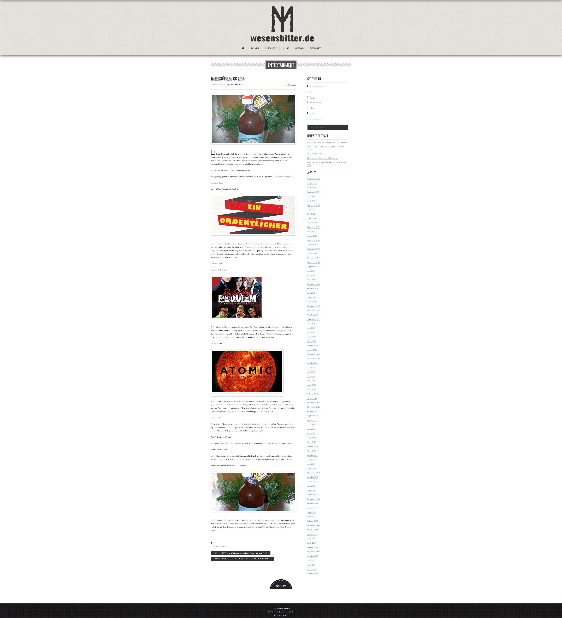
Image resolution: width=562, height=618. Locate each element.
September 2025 (313, 178)
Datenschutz (315, 48)
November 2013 (313, 407)
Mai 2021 (311, 214)
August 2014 (312, 367)
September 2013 (313, 415)
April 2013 (311, 437)
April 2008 (311, 543)
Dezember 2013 (313, 402)
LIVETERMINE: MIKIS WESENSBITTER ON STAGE (325, 148)
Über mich (255, 48)
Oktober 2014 (312, 363)
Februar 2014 (312, 393)
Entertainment (271, 48)
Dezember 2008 (313, 525)
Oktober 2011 (312, 455)
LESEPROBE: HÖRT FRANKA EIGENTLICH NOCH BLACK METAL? (242, 558)
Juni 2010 (311, 486)
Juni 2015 (311, 328)
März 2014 (311, 389)
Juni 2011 (311, 464)
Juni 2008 (311, 538)
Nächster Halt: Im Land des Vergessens (322, 158)
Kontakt (286, 48)
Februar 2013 (312, 446)
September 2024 (313, 192)
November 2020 (313, 227)
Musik (312, 113)
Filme (312, 108)
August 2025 (312, 183)
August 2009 (312, 507)
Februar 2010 (312, 494)
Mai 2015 (311, 332)
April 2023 (311, 200)
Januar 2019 (312, 244)
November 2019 (313, 240)
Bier (221, 84)
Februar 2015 (312, 345)
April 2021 (311, 218)
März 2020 (311, 231)
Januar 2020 (312, 236)
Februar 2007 (312, 573)
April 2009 (311, 512)
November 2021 (313, 205)
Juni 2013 (311, 428)
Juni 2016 (311, 293)
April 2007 (311, 564)
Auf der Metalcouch (317, 86)
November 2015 (313, 310)
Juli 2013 (311, 424)
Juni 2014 (311, 376)
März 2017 (311, 279)
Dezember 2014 (313, 354)
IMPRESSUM (273, 611)
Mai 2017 (311, 275)
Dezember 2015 (313, 306)
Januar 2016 (312, 301)
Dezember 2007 (313, 551)
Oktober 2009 (312, 503)
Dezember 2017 (313, 257)
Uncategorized (315, 118)
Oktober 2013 (312, 411)
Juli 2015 (311, 323)
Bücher (312, 97)
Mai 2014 (311, 380)
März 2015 (311, 341)
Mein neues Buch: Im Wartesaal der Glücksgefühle (327, 142)
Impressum (299, 48)
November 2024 (313, 187)
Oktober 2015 (312, 314)
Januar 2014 (312, 398)
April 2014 (311, 385)
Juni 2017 (311, 271)
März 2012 (311, 450)
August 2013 (312, 420)
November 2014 (313, 358)
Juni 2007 (311, 560)
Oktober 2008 (312, 529)
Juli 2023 (311, 196)
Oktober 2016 (312, 288)
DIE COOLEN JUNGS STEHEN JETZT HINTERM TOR (327, 163)
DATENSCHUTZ (287, 611)
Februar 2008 (312, 547)
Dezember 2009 (313, 499)
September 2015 (313, 319)
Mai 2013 (311, 433)
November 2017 (313, 262)
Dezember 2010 (313, 472)
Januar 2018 (312, 253)
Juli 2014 (311, 371)
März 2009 (311, 516)
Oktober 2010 (312, 477)
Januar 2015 (312, 350)
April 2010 (311, 490)
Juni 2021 (311, 209)
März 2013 (311, 442)
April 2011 (311, 468)
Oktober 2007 (312, 556)
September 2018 (313, 249)
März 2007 (311, 569)
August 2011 (312, 459)
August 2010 (312, 481)
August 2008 (312, 534)
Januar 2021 (312, 222)
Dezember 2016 (313, 284)
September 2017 (313, 266)
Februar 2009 (312, 521)
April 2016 (311, 297)
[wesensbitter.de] (282, 24)
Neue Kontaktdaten (315, 153)
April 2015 (311, 336)
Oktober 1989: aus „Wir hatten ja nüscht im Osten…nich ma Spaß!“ (240, 553)
